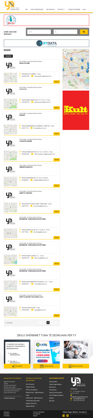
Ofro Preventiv (30, 384)
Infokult (51, 398)
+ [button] (65, 51)
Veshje (6, 383)
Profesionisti (52, 390)
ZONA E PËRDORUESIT (37, 9)
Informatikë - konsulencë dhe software (30, 61)
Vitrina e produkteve (31, 389)
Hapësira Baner (30, 406)
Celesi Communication (55, 392)
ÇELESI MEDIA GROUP (56, 378)
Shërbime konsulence (10, 385)
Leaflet (87, 88)
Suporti (35, 415)
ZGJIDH (8, 56)
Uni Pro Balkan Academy (56, 395)
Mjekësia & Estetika (9, 381)
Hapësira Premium (31, 403)
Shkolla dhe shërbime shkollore (13, 389)
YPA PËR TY (61, 9)
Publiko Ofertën (30, 387)
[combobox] (65, 32)
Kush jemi (6, 412)
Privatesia (7, 415)
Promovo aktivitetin (38, 412)
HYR (26, 9)
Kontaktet (6, 414)
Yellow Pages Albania (55, 384)
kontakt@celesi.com (79, 398)
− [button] (65, 54)
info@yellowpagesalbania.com (79, 397)
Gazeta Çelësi (53, 381)
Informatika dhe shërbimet (11, 390)
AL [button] (85, 9)
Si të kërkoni (36, 414)
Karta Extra (52, 387)
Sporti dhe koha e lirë (10, 392)
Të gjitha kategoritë (9, 398)
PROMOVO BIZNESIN (74, 9)
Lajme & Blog (48, 366)
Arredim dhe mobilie (9, 387)
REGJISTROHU (50, 9)
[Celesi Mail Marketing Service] (50, 352)
